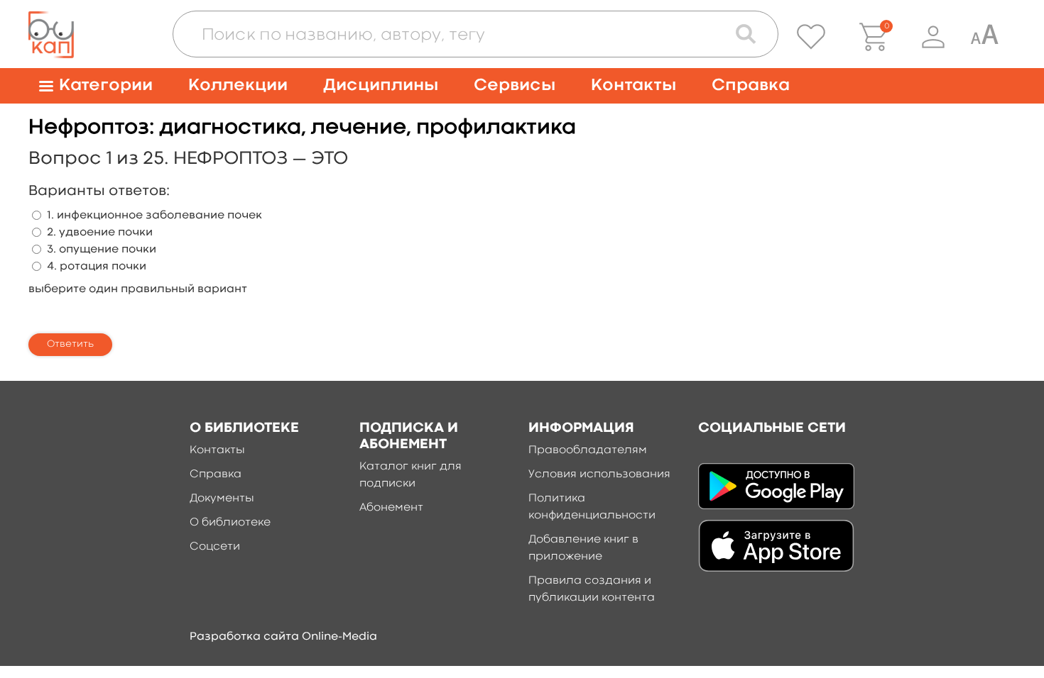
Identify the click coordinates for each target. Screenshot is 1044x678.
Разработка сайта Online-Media (283, 637)
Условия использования (599, 474)
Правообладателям (587, 450)
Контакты (633, 85)
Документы (222, 499)
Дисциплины (380, 85)
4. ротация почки (96, 267)
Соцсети (215, 547)
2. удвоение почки (100, 233)
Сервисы (514, 85)
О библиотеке (230, 523)
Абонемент (391, 508)
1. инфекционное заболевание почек (154, 216)
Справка (751, 85)
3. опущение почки (101, 250)
